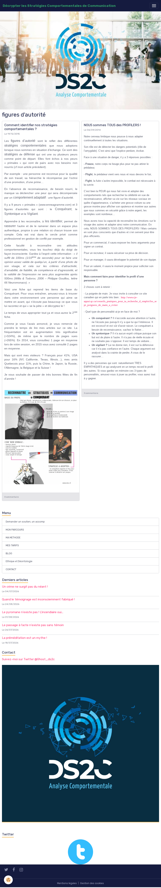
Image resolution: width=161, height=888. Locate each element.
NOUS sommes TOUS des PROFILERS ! (112, 125)
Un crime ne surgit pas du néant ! (25, 586)
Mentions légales (67, 883)
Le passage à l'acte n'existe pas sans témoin (33, 625)
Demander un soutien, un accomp (25, 521)
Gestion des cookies (92, 883)
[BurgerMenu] (154, 6)
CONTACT (11, 569)
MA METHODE (13, 537)
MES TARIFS (12, 545)
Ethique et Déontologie (19, 561)
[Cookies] (8, 879)
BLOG (9, 553)
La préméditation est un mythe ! (24, 638)
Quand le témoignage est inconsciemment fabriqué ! (38, 599)
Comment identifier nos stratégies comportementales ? (30, 127)
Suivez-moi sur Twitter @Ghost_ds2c (28, 659)
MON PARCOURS (15, 529)
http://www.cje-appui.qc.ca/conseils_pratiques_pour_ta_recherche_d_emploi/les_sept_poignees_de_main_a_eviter (120, 301)
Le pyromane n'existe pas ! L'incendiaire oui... (32, 612)
